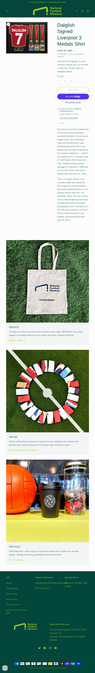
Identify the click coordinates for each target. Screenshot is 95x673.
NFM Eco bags (16, 340)
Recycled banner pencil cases (22, 450)
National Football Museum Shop (44, 668)
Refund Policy (11, 594)
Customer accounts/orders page (16, 611)
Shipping (71, 54)
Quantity (60, 76)
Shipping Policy (12, 588)
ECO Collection (16, 560)
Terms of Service (13, 604)
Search (9, 583)
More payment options (73, 102)
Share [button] (62, 123)
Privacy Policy (11, 599)
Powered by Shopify (60, 668)
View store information (69, 118)
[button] (7, 11)
